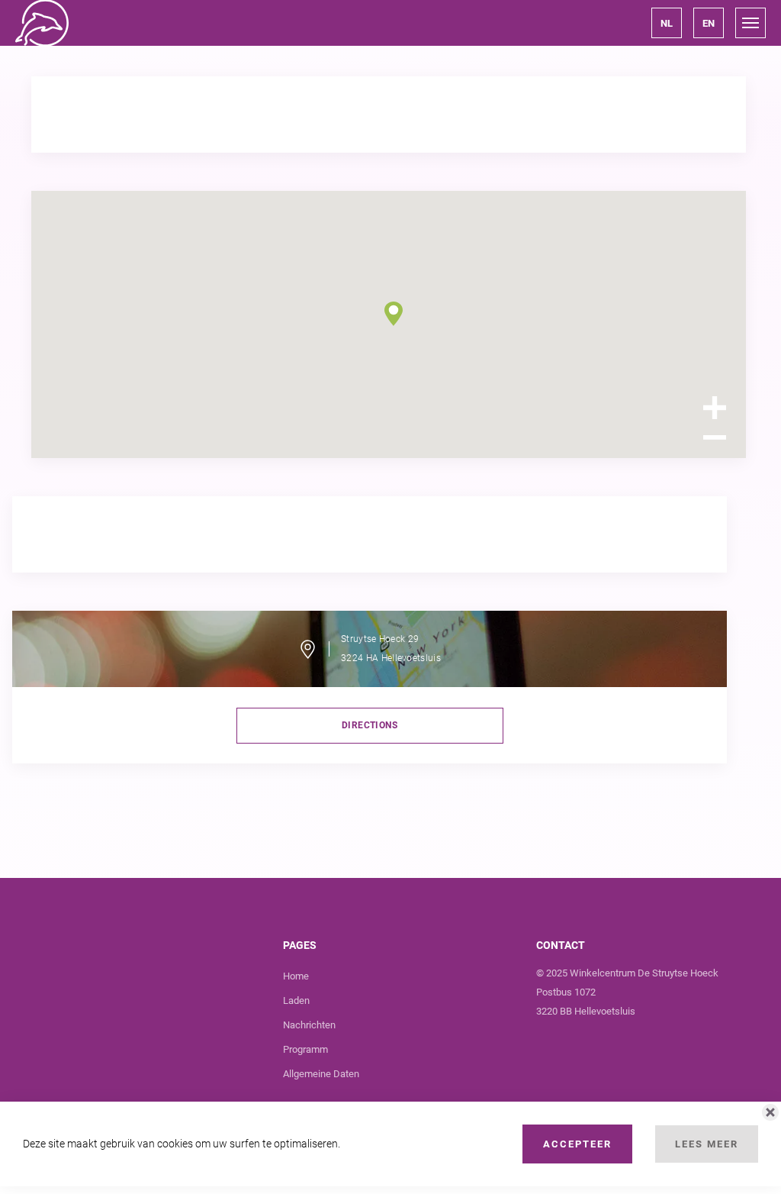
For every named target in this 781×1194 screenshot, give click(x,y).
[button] (666, 23)
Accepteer (577, 1144)
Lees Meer (706, 1144)
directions (369, 725)
